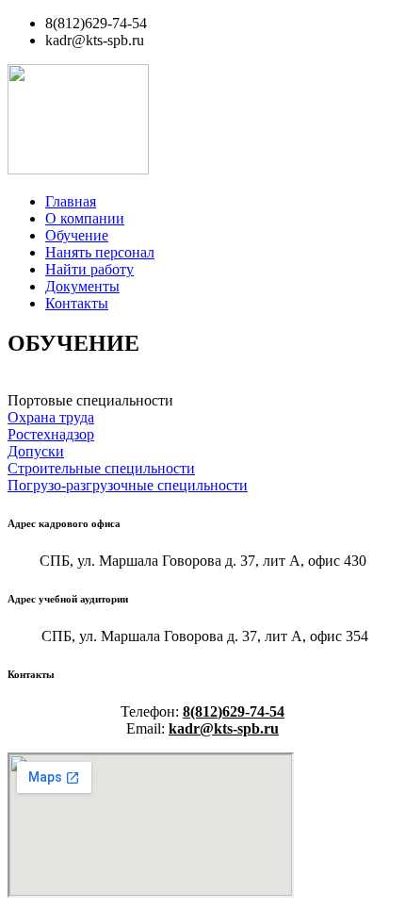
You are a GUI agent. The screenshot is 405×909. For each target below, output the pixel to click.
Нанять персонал (99, 252)
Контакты (76, 303)
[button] (90, 400)
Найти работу (89, 269)
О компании (84, 218)
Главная (70, 201)
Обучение (76, 235)
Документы (82, 286)
